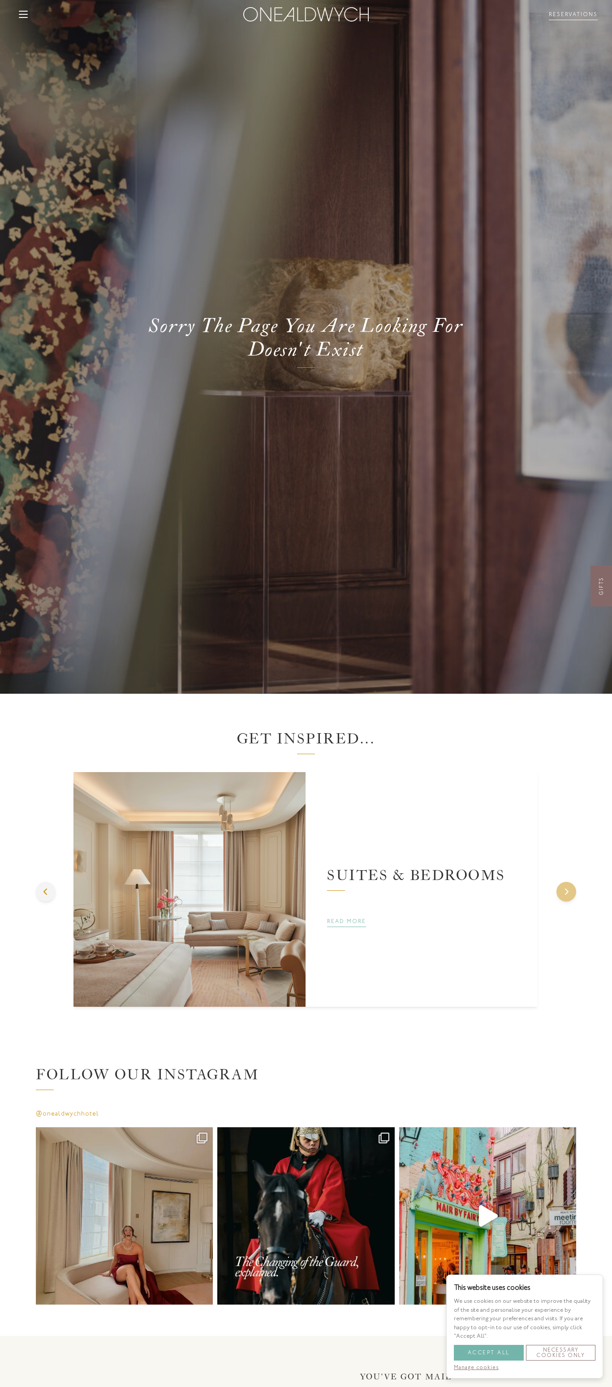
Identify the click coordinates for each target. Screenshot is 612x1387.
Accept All (489, 1352)
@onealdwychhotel (67, 1113)
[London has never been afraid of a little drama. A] (305, 1215)
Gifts (601, 586)
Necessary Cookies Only (560, 1352)
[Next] (566, 892)
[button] (23, 14)
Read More (346, 921)
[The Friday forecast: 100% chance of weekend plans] (124, 1215)
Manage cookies (476, 1367)
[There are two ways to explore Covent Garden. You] (487, 1215)
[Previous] (46, 892)
